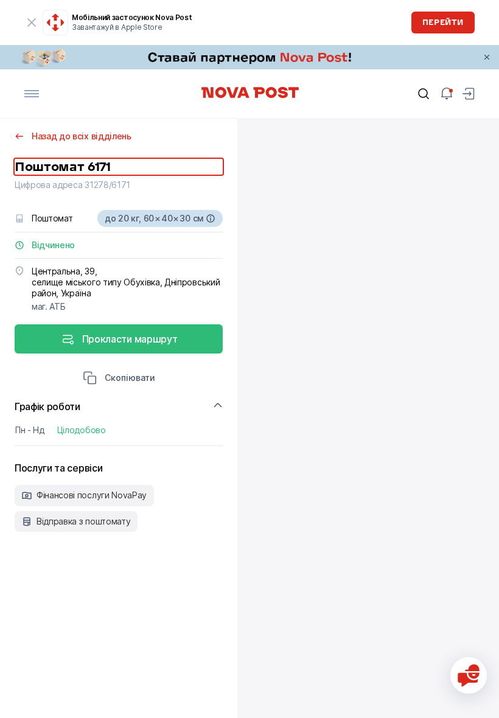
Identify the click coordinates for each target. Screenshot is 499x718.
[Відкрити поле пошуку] (423, 93)
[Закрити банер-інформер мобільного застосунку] (31, 22)
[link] (249, 57)
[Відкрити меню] (31, 93)
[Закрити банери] (487, 57)
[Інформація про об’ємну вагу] (210, 218)
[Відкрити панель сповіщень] (447, 94)
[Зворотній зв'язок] (468, 675)
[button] (119, 379)
